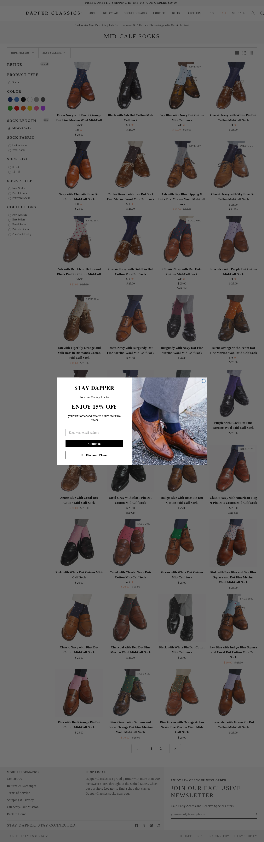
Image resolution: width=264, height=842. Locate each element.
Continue (94, 443)
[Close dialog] (204, 381)
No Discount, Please (94, 455)
